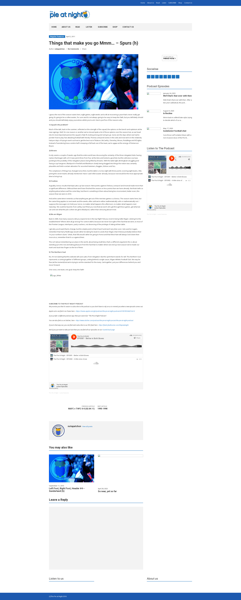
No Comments (73, 49)
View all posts (87, 426)
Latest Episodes (64, 393)
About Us (150, 3)
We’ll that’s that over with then (177, 96)
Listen (164, 3)
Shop (180, 3)
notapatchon (60, 49)
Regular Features (57, 36)
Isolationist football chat (174, 131)
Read (158, 3)
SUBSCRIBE (172, 3)
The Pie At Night (53, 393)
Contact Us (188, 3)
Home (143, 3)
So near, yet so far (107, 491)
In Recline (167, 113)
